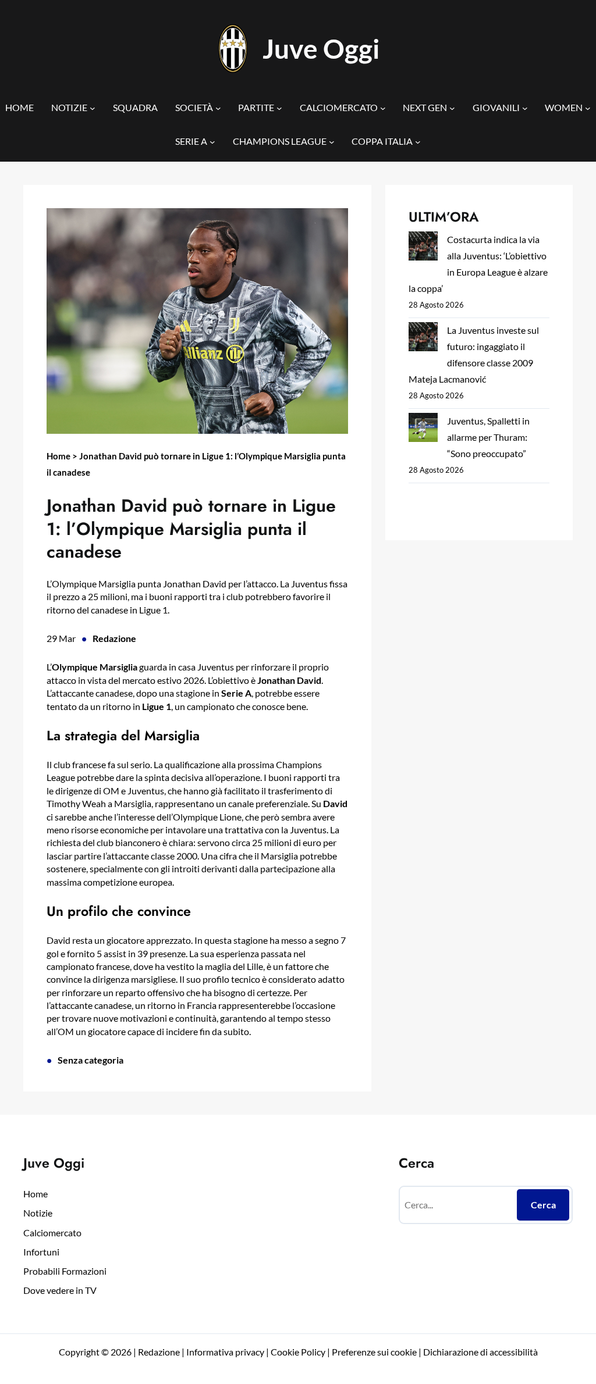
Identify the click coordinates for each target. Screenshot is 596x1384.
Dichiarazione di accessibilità (480, 1351)
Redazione (114, 638)
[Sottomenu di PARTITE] (279, 107)
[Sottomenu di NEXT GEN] (452, 107)
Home (58, 456)
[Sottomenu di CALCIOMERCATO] (383, 107)
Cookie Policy (298, 1351)
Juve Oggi (320, 49)
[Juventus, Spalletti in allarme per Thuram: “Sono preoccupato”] (423, 430)
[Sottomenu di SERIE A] (212, 142)
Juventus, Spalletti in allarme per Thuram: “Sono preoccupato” (488, 437)
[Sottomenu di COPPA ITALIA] (418, 142)
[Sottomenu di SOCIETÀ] (218, 107)
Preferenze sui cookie (374, 1351)
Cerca (543, 1204)
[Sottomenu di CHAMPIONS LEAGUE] (332, 142)
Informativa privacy (224, 1351)
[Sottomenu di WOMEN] (588, 107)
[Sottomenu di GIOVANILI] (525, 107)
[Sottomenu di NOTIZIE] (92, 107)
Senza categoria (90, 1059)
